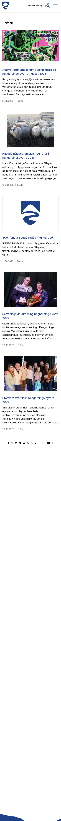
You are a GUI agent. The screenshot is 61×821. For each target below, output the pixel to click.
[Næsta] (53, 443)
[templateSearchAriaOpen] (47, 5)
